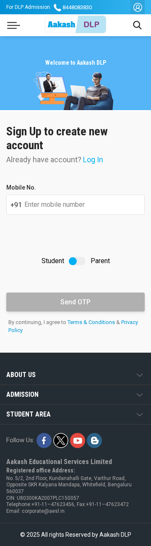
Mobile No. (21, 187)
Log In (93, 159)
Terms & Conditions (91, 322)
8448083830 (77, 7)
